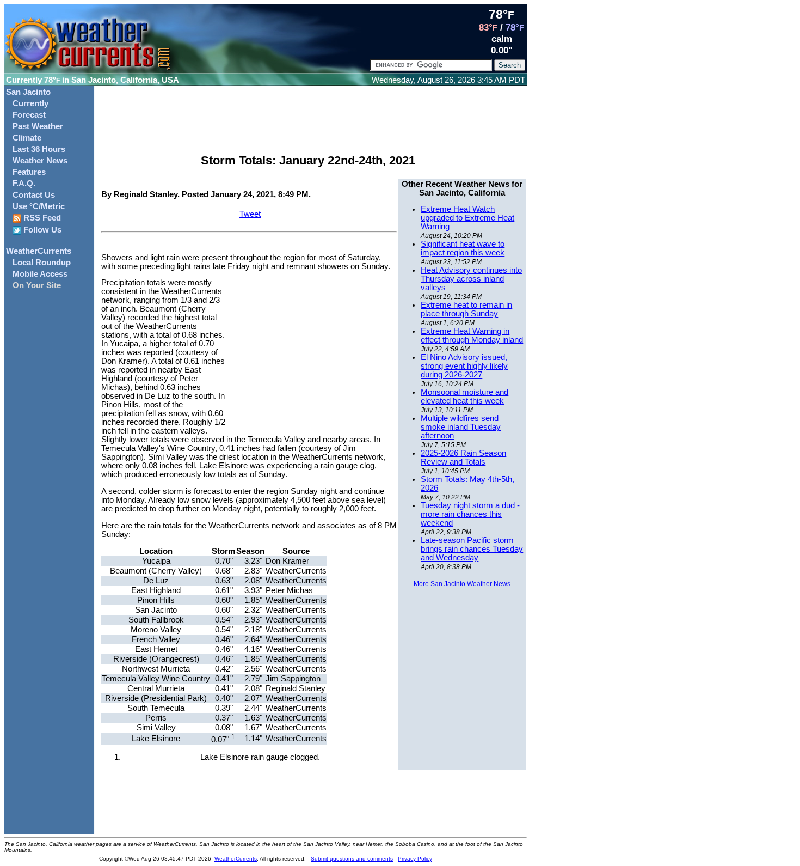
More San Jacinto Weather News (462, 584)
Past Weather (38, 126)
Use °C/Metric (39, 206)
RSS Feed (41, 218)
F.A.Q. (24, 183)
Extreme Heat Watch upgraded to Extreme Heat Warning (467, 218)
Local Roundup (42, 262)
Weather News (40, 160)
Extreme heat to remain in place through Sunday (466, 309)
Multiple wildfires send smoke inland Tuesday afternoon (461, 427)
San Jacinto (28, 92)
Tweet (250, 214)
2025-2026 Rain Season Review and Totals (463, 457)
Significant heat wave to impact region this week (462, 248)
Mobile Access (40, 274)
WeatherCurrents (38, 251)
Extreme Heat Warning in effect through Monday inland (472, 335)
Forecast (29, 115)
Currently (30, 103)
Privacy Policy (415, 859)
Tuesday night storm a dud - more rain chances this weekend (470, 514)
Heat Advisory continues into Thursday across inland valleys (471, 279)
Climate (27, 137)
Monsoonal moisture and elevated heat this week (464, 396)
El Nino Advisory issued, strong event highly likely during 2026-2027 (464, 366)
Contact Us (34, 195)
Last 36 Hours (39, 149)
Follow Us (41, 229)
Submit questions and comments (352, 859)
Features (29, 172)
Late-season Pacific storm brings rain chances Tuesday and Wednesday (472, 549)
